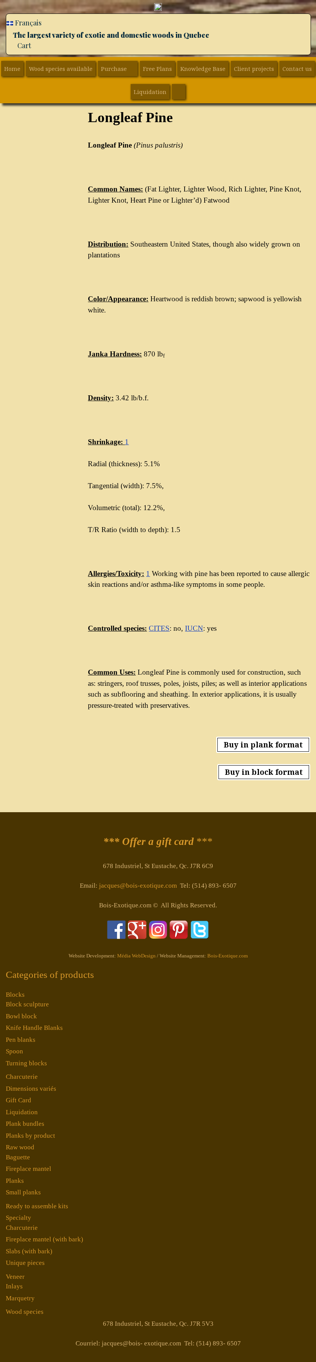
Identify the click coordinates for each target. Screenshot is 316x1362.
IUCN (194, 628)
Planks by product (30, 1135)
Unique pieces (25, 1262)
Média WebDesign (136, 956)
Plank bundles (25, 1123)
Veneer (15, 1276)
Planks (15, 1180)
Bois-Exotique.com (227, 956)
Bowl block (21, 1016)
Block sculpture (27, 1004)
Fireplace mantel (28, 1168)
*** (158, 841)
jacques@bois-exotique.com (138, 885)
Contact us (297, 68)
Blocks (15, 994)
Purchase (114, 68)
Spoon (14, 1051)
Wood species (25, 1311)
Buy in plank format (263, 745)
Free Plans (157, 68)
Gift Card (18, 1100)
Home (12, 68)
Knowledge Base (202, 68)
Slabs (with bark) (29, 1251)
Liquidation (150, 92)
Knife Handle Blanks (34, 1027)
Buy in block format (264, 772)
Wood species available (60, 68)
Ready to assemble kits (37, 1206)
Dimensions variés (31, 1088)
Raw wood (20, 1147)
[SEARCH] (178, 91)
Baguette (18, 1157)
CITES (159, 628)
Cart (24, 45)
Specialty (18, 1217)
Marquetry (20, 1298)
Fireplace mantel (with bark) (44, 1239)
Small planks (23, 1192)
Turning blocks (26, 1063)
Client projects (254, 68)
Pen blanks (20, 1039)
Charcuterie (22, 1076)
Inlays (14, 1286)
